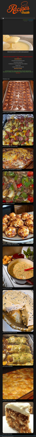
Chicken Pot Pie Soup (7, 288)
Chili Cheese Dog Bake (8, 366)
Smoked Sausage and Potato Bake (10, 146)
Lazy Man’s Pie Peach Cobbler (9, 400)
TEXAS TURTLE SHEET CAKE (9, 112)
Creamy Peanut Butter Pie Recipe (10, 332)
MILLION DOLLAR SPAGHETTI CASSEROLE (12, 169)
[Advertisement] (18, 28)
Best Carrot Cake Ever (7, 434)
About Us (12, 436)
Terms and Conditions (4, 436)
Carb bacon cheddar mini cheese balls (11, 244)
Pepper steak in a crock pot (9, 203)
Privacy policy (9, 436)
